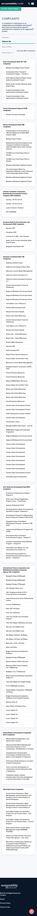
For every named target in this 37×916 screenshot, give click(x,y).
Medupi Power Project (13, 139)
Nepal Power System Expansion (17, 354)
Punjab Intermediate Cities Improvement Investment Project (17, 91)
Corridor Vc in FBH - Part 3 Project (17, 236)
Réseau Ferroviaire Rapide (15, 311)
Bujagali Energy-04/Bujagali (15, 576)
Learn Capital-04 (12, 722)
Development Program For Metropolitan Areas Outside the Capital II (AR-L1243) (19, 516)
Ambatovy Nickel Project (14, 263)
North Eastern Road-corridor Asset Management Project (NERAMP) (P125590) (18, 829)
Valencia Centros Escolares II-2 (17, 275)
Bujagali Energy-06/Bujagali (15, 580)
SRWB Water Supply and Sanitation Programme (18, 431)
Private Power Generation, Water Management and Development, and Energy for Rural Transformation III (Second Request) (18, 796)
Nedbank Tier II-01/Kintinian (15, 671)
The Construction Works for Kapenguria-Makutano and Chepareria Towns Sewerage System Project (19, 171)
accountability (12, 3)
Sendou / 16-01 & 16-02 (14, 199)
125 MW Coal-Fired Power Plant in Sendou (17, 154)
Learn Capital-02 (12, 714)
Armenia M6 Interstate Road (15, 307)
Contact (3, 895)
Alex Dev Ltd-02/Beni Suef (15, 631)
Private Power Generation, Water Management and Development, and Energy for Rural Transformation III (18, 805)
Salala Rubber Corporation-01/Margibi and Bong (19, 691)
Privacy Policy (5, 903)
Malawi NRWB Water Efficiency (16, 381)
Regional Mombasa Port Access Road (19, 291)
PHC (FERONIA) (11, 212)
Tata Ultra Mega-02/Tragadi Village (18, 682)
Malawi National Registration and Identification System (17, 740)
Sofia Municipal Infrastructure (16, 477)
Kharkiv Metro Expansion (14, 342)
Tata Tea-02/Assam (13, 612)
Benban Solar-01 (11, 702)
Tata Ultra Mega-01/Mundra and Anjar (19, 623)
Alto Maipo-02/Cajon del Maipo (17, 639)
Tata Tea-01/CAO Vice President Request (17, 618)
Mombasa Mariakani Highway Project (19, 165)
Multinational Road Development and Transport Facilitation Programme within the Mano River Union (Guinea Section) (19, 146)
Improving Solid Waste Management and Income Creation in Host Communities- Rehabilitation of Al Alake (20, 747)
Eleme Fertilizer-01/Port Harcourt (17, 661)
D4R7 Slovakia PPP (12, 350)
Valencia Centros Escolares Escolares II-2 (19, 280)
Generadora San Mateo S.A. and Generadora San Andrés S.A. (17, 548)
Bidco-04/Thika (11, 647)
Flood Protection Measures (15, 373)
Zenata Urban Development (15, 417)
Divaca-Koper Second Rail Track (17, 358)
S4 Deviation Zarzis (13, 422)
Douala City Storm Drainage (15, 114)
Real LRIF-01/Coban (13, 608)
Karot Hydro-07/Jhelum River (16, 706)
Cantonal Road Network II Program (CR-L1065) (19, 530)
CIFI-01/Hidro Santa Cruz (14, 588)
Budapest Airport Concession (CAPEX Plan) (18, 368)
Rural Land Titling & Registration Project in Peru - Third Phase (17, 500)
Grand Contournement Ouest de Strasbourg (17, 286)
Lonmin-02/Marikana (13, 604)
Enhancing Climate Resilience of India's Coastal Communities (19, 762)
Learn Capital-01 (11, 710)
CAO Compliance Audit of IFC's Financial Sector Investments (16, 593)
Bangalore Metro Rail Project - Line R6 (19, 426)
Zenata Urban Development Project (18, 405)
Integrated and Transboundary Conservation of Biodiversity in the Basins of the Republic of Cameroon (18, 755)
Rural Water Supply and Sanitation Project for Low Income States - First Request (18, 813)
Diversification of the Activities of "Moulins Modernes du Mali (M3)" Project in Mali (17, 133)
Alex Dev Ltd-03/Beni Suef (15, 627)
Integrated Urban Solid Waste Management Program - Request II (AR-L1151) (19, 523)
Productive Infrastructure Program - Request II (18, 494)
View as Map (6, 47)
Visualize (5, 37)
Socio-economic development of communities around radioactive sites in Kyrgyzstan (19, 769)
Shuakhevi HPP (11, 232)
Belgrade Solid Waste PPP (15, 246)
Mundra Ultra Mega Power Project (17, 68)
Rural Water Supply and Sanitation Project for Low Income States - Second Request (19, 821)
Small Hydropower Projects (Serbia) (18, 413)
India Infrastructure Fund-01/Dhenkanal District (19, 599)
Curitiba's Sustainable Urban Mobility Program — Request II (19, 542)
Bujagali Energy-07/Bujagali (15, 584)
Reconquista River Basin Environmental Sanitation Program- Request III (19, 510)
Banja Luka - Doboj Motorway (16, 334)
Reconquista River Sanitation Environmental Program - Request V (18, 536)
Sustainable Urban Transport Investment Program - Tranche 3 (17, 73)
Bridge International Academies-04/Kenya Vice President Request (17, 697)
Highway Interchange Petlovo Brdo (18, 267)
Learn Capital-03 (12, 718)
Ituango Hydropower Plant (15, 505)
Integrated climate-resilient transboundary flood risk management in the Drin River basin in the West (19, 777)
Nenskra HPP (10, 228)
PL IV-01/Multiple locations (15, 686)
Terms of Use (5, 907)
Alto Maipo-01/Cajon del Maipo (16, 635)
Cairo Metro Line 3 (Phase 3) (16, 303)
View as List (6, 41)
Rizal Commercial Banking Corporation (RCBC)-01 (19, 677)
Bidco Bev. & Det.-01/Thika (15, 643)
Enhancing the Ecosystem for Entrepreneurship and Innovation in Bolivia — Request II (18, 556)
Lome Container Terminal (14, 208)
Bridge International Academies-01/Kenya (17, 652)
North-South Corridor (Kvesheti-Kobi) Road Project (18, 85)
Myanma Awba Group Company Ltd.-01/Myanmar (17, 666)
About (2, 899)
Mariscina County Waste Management (19, 271)
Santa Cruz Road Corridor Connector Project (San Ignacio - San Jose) (18, 836)
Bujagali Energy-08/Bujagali (15, 657)
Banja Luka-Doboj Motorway (16, 316)
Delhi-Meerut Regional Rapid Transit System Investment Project (18, 79)
